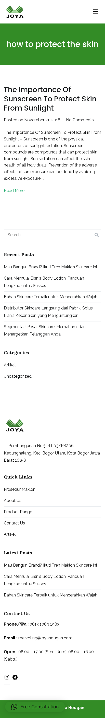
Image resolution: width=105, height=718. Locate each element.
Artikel (10, 365)
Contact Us (14, 523)
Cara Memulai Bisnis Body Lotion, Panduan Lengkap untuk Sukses (44, 282)
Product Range (18, 511)
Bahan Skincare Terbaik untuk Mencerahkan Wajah (50, 296)
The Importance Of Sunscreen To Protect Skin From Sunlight (50, 99)
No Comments (80, 119)
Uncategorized (18, 376)
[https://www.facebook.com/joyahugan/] (15, 678)
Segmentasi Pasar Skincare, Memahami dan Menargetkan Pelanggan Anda (45, 330)
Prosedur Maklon (19, 489)
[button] (35, 707)
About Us (12, 500)
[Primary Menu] (95, 11)
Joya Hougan (71, 707)
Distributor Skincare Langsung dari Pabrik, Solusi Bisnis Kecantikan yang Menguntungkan (49, 312)
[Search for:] (52, 235)
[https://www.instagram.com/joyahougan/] (7, 678)
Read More (14, 190)
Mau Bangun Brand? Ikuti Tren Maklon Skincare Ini (50, 267)
